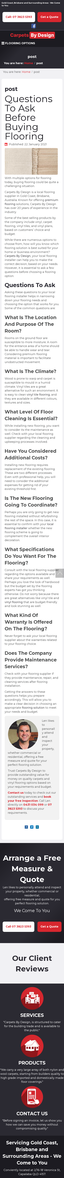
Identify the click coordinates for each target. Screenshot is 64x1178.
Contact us (16, 792)
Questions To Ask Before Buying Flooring (29, 117)
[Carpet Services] (32, 998)
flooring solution (33, 707)
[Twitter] (31, 827)
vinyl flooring (14, 602)
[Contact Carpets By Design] (32, 1097)
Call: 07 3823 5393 (19, 17)
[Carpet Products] (32, 1046)
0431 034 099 (33, 804)
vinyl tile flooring (38, 394)
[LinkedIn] (37, 827)
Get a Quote (49, 17)
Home (28, 63)
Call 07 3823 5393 (18, 926)
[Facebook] (26, 827)
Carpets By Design (18, 256)
